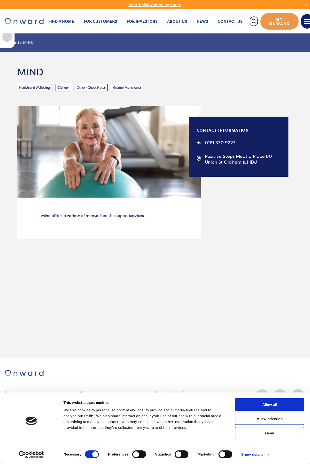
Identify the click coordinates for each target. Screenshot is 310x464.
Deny (269, 433)
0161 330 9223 (220, 143)
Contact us (230, 21)
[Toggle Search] (254, 21)
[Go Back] (7, 37)
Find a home (61, 21)
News (202, 21)
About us (177, 21)
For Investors (142, 21)
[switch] (139, 454)
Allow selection (270, 419)
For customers (100, 21)
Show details (252, 454)
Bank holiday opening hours (154, 4)
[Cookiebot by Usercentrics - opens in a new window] (31, 454)
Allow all (269, 404)
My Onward (279, 21)
